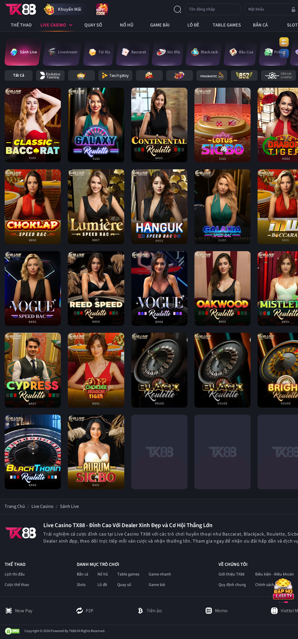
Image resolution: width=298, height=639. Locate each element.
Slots (81, 585)
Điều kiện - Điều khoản (274, 574)
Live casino (42, 506)
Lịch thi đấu (15, 574)
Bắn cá (82, 574)
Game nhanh (160, 574)
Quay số (124, 585)
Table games (128, 574)
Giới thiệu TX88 (231, 574)
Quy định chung (232, 585)
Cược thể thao (17, 585)
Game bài (157, 585)
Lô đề (102, 585)
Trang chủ (15, 506)
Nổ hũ (102, 574)
